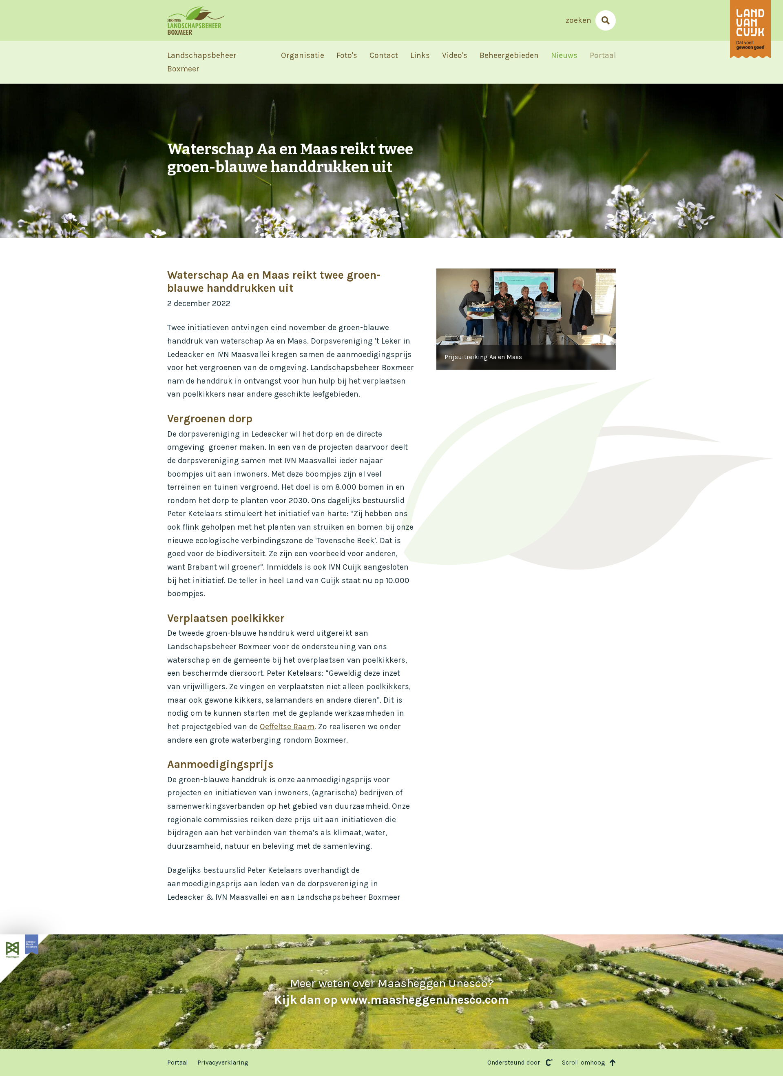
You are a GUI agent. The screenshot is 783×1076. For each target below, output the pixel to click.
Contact (383, 55)
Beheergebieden (509, 55)
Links (420, 55)
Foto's (346, 55)
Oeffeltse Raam (287, 726)
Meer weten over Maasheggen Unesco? (391, 991)
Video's (454, 55)
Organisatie (302, 55)
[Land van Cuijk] (750, 29)
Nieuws (564, 55)
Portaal (603, 55)
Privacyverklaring (222, 1062)
